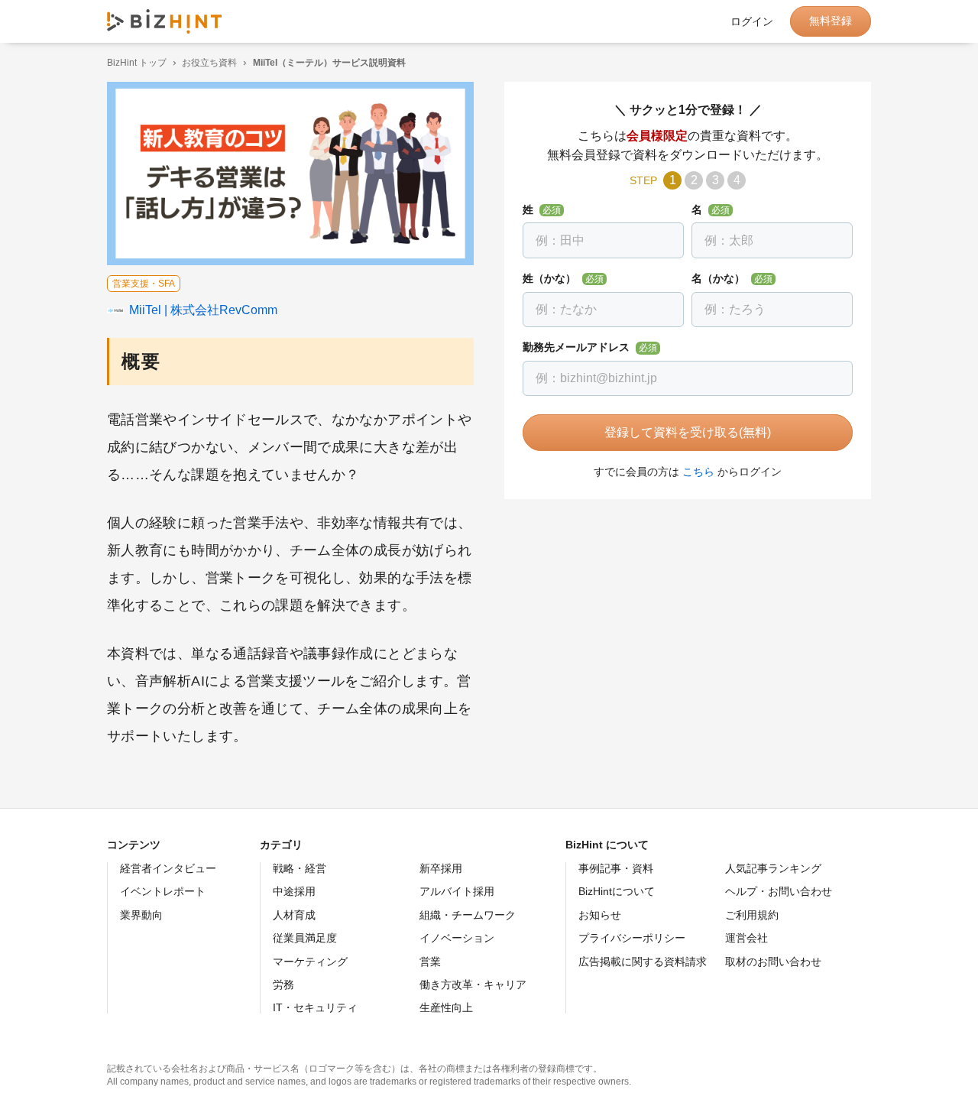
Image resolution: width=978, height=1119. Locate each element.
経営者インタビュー (168, 868)
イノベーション (456, 938)
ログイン (751, 21)
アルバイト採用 (456, 891)
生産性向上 (446, 1007)
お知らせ (599, 915)
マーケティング (310, 961)
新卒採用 (440, 868)
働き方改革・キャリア (472, 984)
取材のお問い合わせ (773, 961)
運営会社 (746, 938)
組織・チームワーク (467, 915)
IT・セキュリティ (315, 1007)
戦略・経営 (299, 868)
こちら (698, 471)
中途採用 (294, 891)
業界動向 (141, 915)
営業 (430, 961)
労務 (283, 984)
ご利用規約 (752, 915)
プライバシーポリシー (631, 938)
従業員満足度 (305, 938)
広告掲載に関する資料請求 (642, 961)
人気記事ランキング (773, 868)
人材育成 (294, 915)
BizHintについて (616, 891)
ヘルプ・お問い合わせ (778, 891)
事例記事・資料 (615, 868)
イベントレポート (163, 891)
